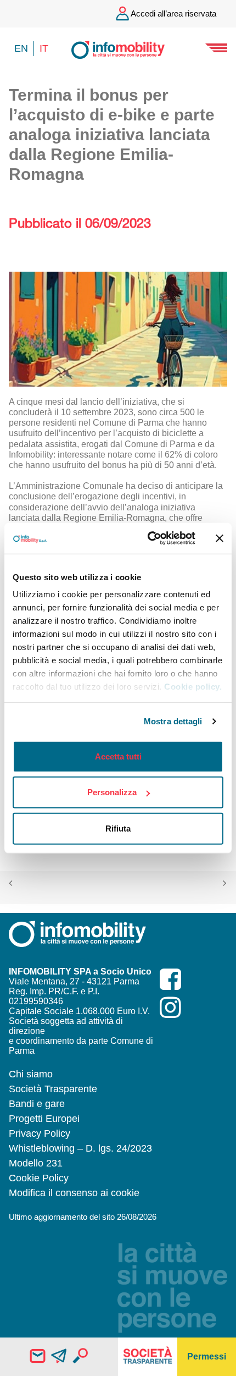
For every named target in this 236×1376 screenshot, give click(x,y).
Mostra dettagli (173, 721)
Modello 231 (36, 1163)
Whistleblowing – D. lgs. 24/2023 (80, 1148)
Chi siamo (31, 1074)
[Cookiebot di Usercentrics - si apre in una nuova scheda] (148, 538)
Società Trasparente (53, 1088)
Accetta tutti (118, 756)
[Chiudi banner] (219, 538)
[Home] (118, 48)
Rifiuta (118, 828)
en (21, 48)
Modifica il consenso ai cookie (74, 1192)
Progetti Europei (44, 1118)
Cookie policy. (193, 686)
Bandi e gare (37, 1103)
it (44, 48)
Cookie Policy (39, 1178)
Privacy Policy (39, 1133)
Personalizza (112, 792)
